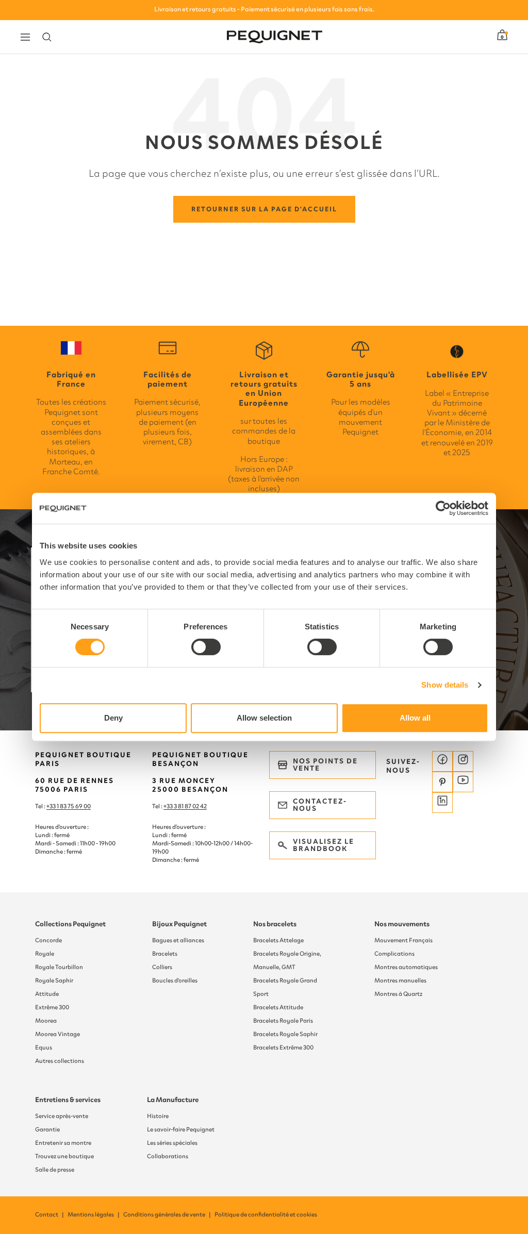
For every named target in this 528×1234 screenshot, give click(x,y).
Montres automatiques (406, 967)
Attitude (47, 993)
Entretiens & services (68, 1099)
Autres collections (59, 1060)
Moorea (46, 1020)
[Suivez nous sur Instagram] (463, 761)
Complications (394, 953)
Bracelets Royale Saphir (285, 1034)
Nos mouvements (402, 924)
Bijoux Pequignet (179, 924)
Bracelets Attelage (278, 940)
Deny (113, 717)
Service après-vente (61, 1116)
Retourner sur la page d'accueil (264, 209)
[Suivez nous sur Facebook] (442, 761)
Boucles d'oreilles (174, 980)
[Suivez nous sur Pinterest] (442, 782)
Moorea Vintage (57, 1034)
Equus (43, 1047)
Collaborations (167, 1156)
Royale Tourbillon (59, 967)
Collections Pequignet (70, 924)
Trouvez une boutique (64, 1156)
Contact (50, 1214)
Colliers (162, 967)
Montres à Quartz (398, 993)
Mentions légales (94, 1214)
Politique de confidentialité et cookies (265, 1214)
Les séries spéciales (172, 1142)
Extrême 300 (52, 1007)
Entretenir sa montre (63, 1142)
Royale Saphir (54, 980)
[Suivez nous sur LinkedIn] (442, 802)
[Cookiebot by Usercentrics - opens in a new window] (443, 508)
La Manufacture (173, 1099)
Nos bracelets (274, 924)
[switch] (206, 647)
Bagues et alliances (178, 940)
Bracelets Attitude (278, 1007)
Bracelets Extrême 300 (283, 1047)
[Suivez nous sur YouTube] (463, 782)
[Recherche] (47, 37)
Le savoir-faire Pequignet (180, 1129)
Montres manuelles (400, 980)
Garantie (47, 1129)
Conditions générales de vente (167, 1214)
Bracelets (164, 953)
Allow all (415, 717)
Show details (444, 684)
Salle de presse (54, 1169)
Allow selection (264, 717)
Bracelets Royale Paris (283, 1020)
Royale (44, 953)
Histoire (158, 1116)
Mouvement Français (403, 940)
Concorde (48, 940)
